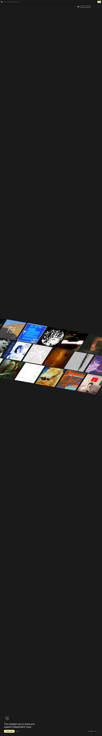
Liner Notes (90, 731)
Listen (17, 731)
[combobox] (18, 2)
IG (95, 731)
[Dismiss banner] (99, 6)
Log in (99, 1)
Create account (9, 731)
